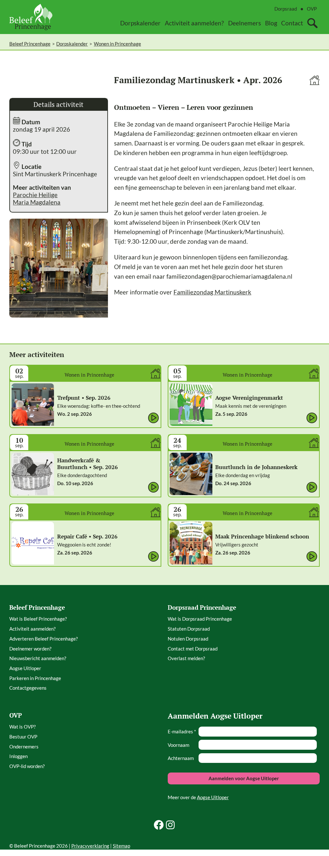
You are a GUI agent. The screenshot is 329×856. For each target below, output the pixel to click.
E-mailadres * (182, 731)
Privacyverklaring (90, 846)
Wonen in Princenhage (117, 44)
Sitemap (121, 846)
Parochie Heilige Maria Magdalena (36, 198)
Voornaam (178, 745)
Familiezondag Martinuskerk (212, 292)
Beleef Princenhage (29, 44)
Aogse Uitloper (213, 797)
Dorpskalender (72, 44)
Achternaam (181, 758)
